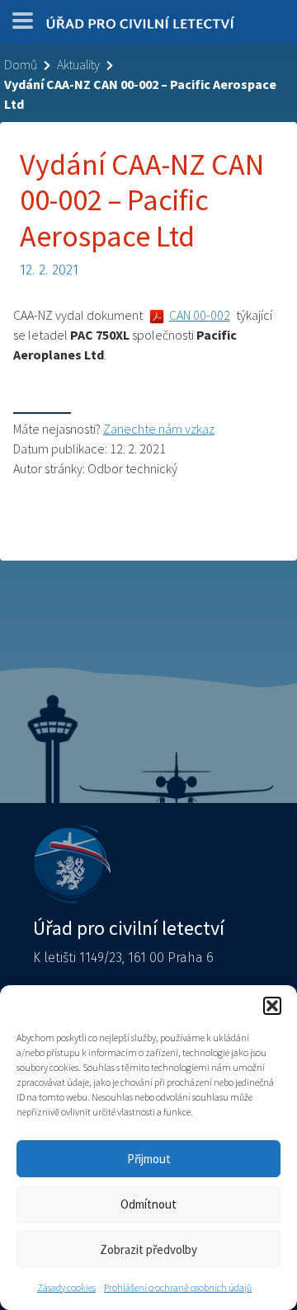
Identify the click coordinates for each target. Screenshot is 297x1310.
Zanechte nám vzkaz (158, 428)
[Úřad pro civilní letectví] (140, 26)
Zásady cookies (66, 1287)
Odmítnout (148, 1204)
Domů (20, 64)
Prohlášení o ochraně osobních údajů (178, 1287)
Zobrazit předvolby (148, 1249)
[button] (272, 1006)
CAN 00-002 (199, 315)
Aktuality (78, 64)
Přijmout (149, 1159)
